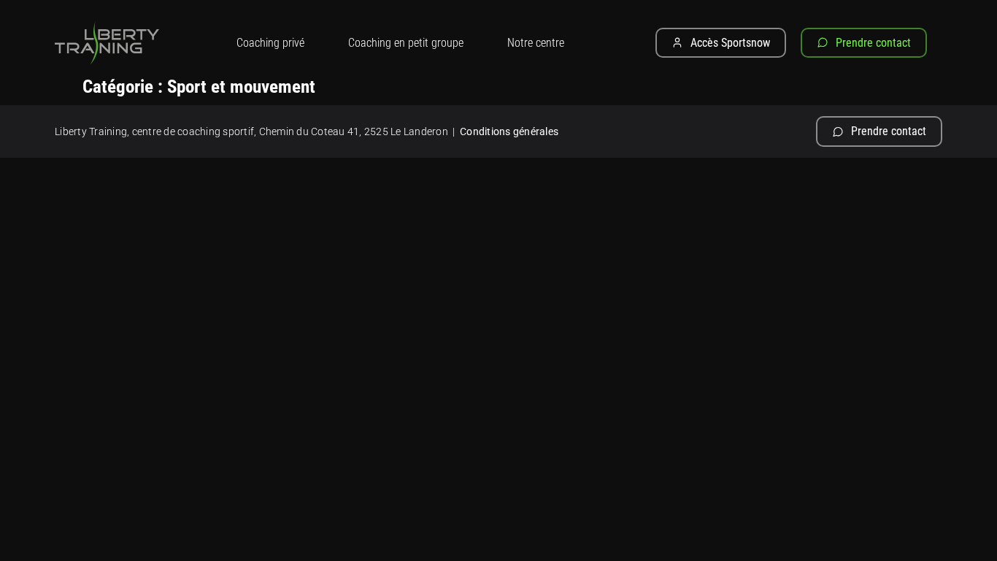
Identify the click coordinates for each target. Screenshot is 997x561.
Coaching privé (270, 43)
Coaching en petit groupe (405, 43)
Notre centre (535, 43)
